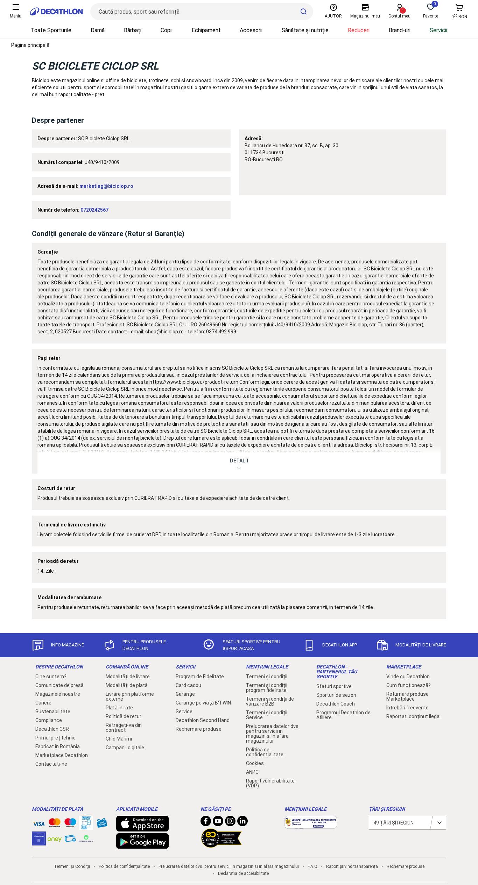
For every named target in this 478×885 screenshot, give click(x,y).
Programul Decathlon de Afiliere (343, 715)
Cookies (255, 763)
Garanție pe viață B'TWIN (203, 702)
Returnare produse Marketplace (407, 696)
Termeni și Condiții (72, 866)
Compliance (48, 720)
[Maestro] (70, 824)
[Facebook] (206, 823)
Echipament (206, 30)
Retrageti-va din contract (124, 727)
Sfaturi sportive (334, 686)
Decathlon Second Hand (203, 720)
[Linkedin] (242, 823)
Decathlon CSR (52, 729)
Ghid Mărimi (119, 738)
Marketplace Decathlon (61, 755)
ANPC (252, 772)
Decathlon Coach (335, 703)
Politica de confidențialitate (264, 752)
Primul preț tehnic (55, 737)
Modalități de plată (127, 685)
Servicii (438, 30)
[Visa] (39, 823)
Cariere (43, 702)
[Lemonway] (86, 838)
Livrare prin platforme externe (130, 696)
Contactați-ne (51, 764)
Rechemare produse (199, 729)
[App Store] (142, 828)
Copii (167, 30)
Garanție (185, 694)
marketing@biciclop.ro (106, 186)
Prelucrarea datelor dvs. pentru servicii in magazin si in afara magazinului (273, 733)
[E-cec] (39, 842)
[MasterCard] (55, 824)
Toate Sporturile (51, 30)
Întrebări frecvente (407, 707)
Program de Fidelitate (200, 676)
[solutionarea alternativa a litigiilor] (310, 825)
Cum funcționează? (408, 685)
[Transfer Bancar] (86, 826)
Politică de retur (123, 716)
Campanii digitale (125, 747)
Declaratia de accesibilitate (243, 873)
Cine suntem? (50, 676)
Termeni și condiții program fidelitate (266, 688)
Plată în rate (119, 707)
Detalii (239, 460)
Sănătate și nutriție (305, 30)
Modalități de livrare (128, 676)
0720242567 (94, 210)
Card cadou (188, 685)
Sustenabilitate (52, 711)
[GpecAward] (221, 845)
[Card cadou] (102, 824)
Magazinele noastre (57, 694)
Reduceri (359, 30)
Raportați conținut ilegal (413, 716)
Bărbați (132, 30)
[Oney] (55, 838)
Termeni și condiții (266, 676)
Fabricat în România (57, 746)
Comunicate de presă (59, 685)
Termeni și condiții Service (266, 715)
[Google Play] (142, 845)
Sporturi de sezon (336, 695)
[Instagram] (230, 823)
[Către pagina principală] (56, 11)
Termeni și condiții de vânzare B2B (270, 701)
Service (184, 711)
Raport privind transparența (352, 866)
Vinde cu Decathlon (408, 676)
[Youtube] (218, 823)
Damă (98, 30)
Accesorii (251, 30)
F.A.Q (312, 866)
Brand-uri (399, 30)
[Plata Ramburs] (70, 840)
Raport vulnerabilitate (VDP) (270, 783)
